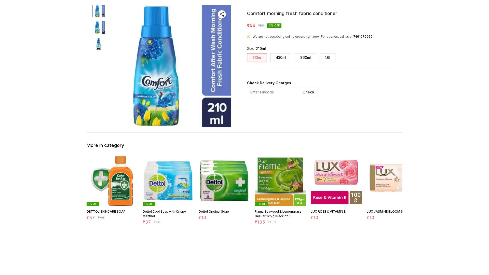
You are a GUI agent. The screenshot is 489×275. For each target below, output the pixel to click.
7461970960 (363, 36)
